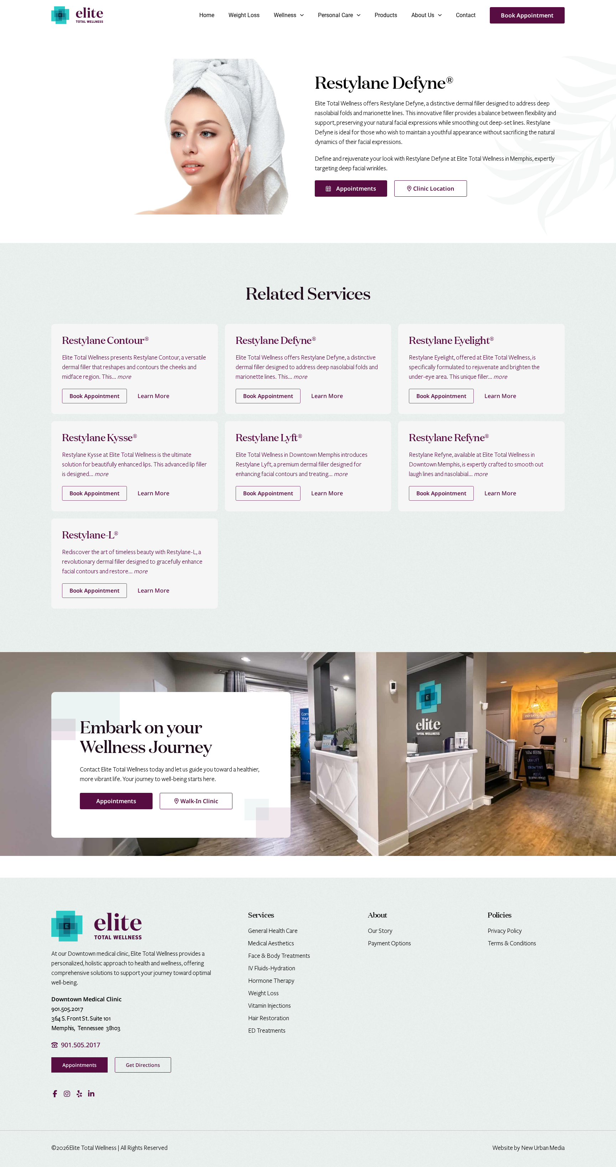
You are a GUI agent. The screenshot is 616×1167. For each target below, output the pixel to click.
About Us (422, 15)
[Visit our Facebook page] (54, 1094)
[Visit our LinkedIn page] (91, 1094)
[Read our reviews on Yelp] (79, 1094)
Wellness (285, 15)
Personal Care (335, 15)
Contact (466, 15)
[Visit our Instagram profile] (67, 1094)
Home (206, 15)
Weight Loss (244, 15)
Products (386, 15)
